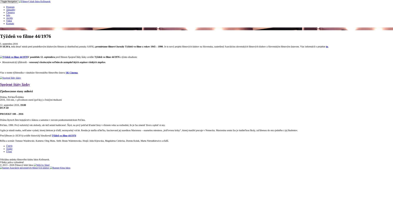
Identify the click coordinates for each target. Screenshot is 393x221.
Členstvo (10, 12)
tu (327, 46)
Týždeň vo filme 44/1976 (64, 135)
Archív (9, 18)
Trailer (9, 148)
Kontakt (10, 23)
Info (8, 15)
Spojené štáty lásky (15, 84)
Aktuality (10, 9)
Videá (9, 20)
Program (10, 7)
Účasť (9, 151)
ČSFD (9, 146)
